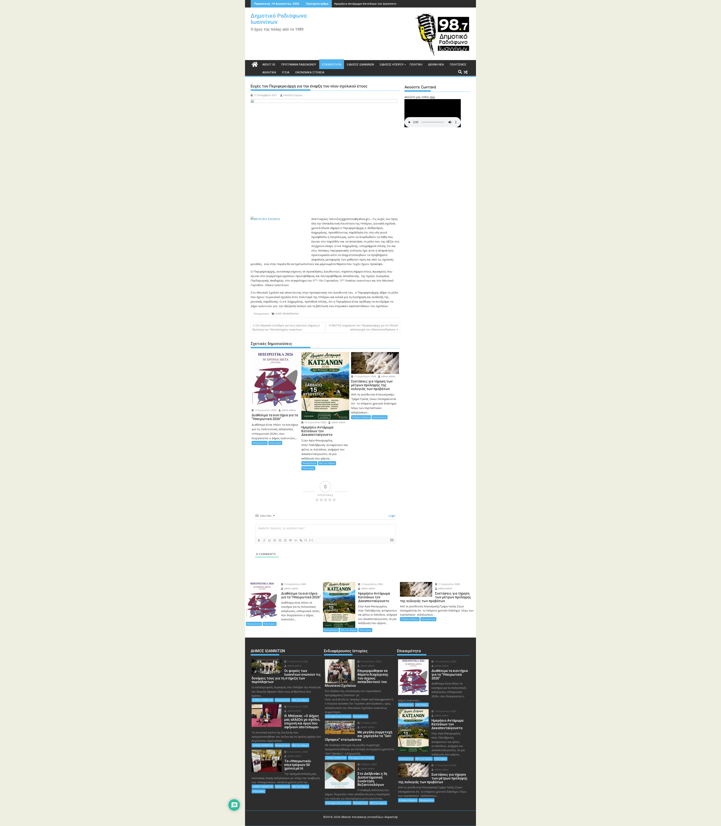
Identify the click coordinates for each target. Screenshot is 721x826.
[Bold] (259, 540)
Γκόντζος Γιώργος (292, 95)
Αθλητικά (269, 72)
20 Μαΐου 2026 (368, 764)
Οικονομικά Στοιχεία (309, 72)
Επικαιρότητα (331, 64)
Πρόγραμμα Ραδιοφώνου (298, 64)
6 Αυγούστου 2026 (297, 706)
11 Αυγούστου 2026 (365, 376)
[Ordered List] (280, 540)
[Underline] (269, 540)
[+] (311, 540)
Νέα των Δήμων (327, 463)
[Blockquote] (290, 540)
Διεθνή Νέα (436, 64)
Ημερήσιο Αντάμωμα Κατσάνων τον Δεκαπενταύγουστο (372, 3)
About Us (268, 64)
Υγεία (285, 72)
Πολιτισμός (458, 64)
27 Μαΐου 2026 (368, 722)
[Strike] (274, 540)
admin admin (288, 410)
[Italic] (264, 540)
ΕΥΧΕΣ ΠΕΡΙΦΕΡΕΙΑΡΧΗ (287, 313)
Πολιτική (416, 64)
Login (391, 515)
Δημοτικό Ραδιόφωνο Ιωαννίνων (279, 18)
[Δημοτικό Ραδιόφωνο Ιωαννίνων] (254, 64)
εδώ (432, 97)
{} (306, 540)
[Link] (301, 540)
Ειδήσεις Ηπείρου (392, 64)
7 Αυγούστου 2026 (297, 661)
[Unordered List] (285, 540)
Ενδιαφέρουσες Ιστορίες (338, 716)
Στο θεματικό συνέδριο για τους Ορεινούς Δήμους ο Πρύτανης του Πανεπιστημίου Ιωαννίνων (286, 327)
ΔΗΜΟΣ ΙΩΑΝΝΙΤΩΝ (263, 700)
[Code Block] (295, 540)
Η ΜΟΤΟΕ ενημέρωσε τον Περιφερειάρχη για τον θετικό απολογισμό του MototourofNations (364, 327)
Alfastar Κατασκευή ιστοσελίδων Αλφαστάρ (369, 817)
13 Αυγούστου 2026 (265, 410)
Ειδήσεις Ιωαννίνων (360, 64)
